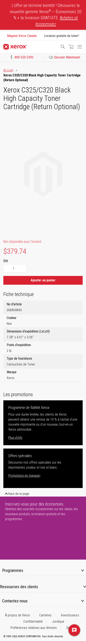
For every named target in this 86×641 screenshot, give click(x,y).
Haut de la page (18, 494)
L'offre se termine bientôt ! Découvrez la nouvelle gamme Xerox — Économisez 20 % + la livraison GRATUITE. (45, 15)
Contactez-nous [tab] (15, 600)
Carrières (45, 615)
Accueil (8, 70)
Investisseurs (70, 615)
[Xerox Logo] (29, 46)
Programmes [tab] (12, 570)
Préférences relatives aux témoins (33, 628)
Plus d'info (15, 438)
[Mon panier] (70, 46)
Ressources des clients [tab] (19, 586)
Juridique (58, 621)
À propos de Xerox (17, 615)
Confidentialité (33, 621)
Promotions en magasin (24, 476)
